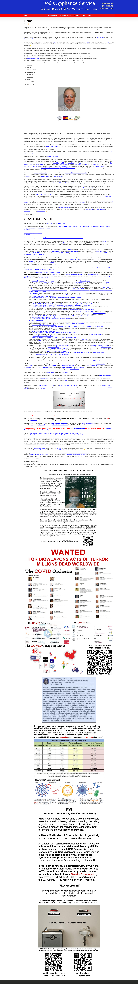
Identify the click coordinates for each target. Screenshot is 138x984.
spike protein (52, 365)
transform (99, 188)
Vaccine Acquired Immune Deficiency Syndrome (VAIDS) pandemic (58, 168)
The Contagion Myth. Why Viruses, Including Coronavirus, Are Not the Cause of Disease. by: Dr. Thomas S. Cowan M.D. (62, 316)
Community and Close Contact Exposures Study (44, 325)
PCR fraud (87, 164)
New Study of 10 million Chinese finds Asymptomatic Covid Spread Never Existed (55, 332)
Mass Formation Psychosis (31, 254)
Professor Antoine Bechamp (64, 348)
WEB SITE (60, 253)
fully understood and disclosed (60, 425)
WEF (62, 163)
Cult (54, 274)
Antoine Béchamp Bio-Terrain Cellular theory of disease (75, 453)
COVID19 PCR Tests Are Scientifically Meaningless (45, 304)
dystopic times (44, 378)
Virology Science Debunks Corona (80, 352)
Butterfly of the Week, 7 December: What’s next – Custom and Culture (76, 309)
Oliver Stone (29, 176)
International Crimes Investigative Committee (76, 173)
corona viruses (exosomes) (95, 334)
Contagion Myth (63, 166)
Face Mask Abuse (89, 311)
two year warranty (28, 39)
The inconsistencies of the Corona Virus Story (43, 317)
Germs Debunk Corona (98, 352)
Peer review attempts (34, 293)
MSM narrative (63, 183)
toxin (30, 365)
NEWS (63, 243)
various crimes (39, 164)
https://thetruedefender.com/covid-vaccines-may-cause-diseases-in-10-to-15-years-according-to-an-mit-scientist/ (55, 435)
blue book (86, 42)
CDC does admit (83, 367)
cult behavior (34, 420)
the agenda (71, 183)
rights (52, 281)
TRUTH (105, 253)
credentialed (99, 251)
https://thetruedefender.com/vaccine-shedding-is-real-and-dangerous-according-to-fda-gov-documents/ (55, 433)
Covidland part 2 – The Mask (31, 269)
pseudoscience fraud (53, 347)
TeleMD (40, 340)
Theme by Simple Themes (111, 982)
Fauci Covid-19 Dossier (78, 288)
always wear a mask (78, 322)
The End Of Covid (60, 223)
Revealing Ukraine (57, 176)
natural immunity (66, 372)
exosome (71, 365)
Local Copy (27, 229)
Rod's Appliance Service (69, 3)
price (71, 39)
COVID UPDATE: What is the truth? (33, 233)
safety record (41, 425)
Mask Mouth (79, 311)
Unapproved (85, 423)
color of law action (79, 282)
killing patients (89, 209)
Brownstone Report (43, 277)
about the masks (106, 385)
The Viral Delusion (74, 259)
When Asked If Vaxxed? (105, 375)
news (69, 249)
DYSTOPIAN (59, 448)
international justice (106, 196)
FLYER (67, 253)
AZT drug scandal (63, 164)
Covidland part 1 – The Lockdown (103, 268)
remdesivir (27, 211)
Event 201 (81, 188)
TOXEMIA (31, 261)
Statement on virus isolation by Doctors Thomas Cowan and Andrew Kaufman (81, 304)
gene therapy (91, 423)
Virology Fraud (96, 164)
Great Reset (71, 163)
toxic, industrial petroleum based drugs (77, 454)
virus (39, 367)
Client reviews (76, 15)
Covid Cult (59, 272)
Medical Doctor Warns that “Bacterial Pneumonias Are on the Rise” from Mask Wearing (54, 337)
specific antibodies (100, 364)
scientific (104, 241)
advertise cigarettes (106, 347)
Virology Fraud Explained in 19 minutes (56, 351)
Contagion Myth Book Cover (36, 320)
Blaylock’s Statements (93, 274)
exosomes (42, 444)
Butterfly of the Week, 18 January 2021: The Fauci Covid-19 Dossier (49, 290)
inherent (42, 281)
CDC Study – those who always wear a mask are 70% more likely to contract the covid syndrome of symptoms (75, 326)
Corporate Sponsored (42, 272)
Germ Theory (81, 202)
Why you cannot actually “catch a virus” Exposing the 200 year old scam (50, 354)
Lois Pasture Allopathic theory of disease (38, 454)
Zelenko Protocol (84, 339)
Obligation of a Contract (49, 282)
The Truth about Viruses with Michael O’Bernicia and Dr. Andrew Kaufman (51, 318)
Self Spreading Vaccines (78, 428)
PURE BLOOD (50, 372)
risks (32, 425)
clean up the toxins (92, 365)
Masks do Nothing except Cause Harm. (74, 323)
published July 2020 (57, 322)
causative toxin (28, 367)
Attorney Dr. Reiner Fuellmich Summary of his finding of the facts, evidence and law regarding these (70, 290)
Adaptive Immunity (67, 367)
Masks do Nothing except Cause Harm (68, 385)
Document (53, 296)
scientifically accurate (47, 276)
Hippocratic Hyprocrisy (99, 166)
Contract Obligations (85, 281)
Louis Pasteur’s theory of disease (99, 345)
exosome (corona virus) (99, 313)
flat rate (54, 42)
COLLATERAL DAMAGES (39, 448)
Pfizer (54, 163)
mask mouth (41, 385)
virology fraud (74, 251)
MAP (80, 163)
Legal (83, 15)
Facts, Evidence (28, 276)
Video (46, 296)
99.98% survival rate (63, 450)
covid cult (38, 450)
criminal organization (64, 207)
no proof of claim (64, 295)
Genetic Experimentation (49, 430)
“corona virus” (65, 365)
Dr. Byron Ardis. (41, 211)
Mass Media (52, 272)
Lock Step (52, 183)
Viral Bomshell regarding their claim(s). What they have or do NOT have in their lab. (54, 306)
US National (35, 281)
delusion (55, 253)
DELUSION (41, 254)
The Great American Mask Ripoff (73, 274)
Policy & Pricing (52, 15)
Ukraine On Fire (45, 176)
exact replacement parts (33, 58)
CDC (57, 163)
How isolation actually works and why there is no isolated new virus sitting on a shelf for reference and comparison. (61, 305)
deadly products (101, 209)
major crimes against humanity (43, 194)
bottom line (108, 42)
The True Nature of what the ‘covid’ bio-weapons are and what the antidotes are (63, 238)
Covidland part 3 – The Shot (47, 269)
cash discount (100, 37)
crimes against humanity (52, 146)
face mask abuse (49, 385)
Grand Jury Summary (52, 156)
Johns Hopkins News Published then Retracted (43, 331)
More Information (65, 15)
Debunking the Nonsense (38, 296)
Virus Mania (78, 164)
